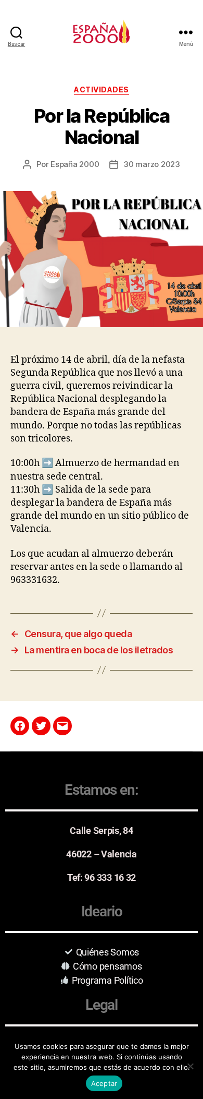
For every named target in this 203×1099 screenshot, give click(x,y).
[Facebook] (19, 725)
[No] (190, 1066)
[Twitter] (41, 725)
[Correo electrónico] (62, 725)
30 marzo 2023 (151, 164)
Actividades (101, 89)
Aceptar (104, 1083)
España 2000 (74, 164)
